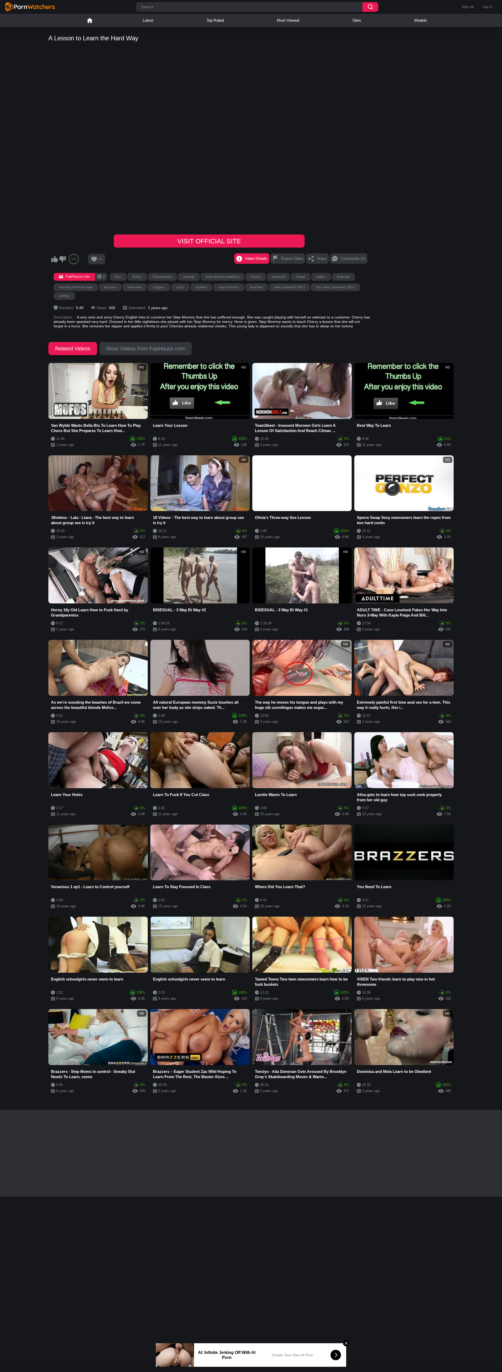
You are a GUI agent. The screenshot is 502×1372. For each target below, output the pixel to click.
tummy (64, 296)
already (189, 277)
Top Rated (215, 20)
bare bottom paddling (222, 277)
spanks (201, 287)
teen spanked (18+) (289, 287)
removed (134, 287)
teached (256, 287)
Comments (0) (352, 258)
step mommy (228, 287)
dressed (278, 277)
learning (343, 277)
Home (89, 20)
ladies (321, 277)
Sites (356, 20)
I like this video (54, 259)
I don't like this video (62, 259)
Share (322, 258)
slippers (159, 287)
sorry (180, 287)
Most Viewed (288, 20)
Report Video (292, 258)
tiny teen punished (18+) (335, 287)
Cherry (255, 277)
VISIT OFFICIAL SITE (209, 241)
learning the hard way (76, 287)
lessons (110, 287)
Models (420, 20)
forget (300, 277)
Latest (148, 20)
